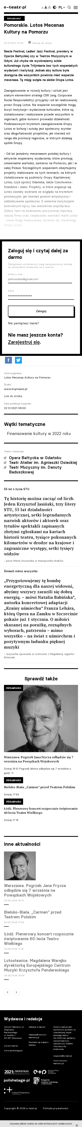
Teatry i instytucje (14, 451)
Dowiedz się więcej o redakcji (38, 1043)
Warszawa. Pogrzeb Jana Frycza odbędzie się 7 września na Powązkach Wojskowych (35, 890)
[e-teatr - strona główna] (15, 7)
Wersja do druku (42, 42)
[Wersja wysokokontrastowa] (55, 7)
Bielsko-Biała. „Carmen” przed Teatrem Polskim (32, 914)
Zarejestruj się (24, 342)
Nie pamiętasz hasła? (23, 323)
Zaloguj (41, 311)
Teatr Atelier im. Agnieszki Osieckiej (43, 462)
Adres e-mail (15, 274)
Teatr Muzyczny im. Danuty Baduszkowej (35, 469)
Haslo (11, 290)
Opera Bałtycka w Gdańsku (35, 457)
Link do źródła (13, 396)
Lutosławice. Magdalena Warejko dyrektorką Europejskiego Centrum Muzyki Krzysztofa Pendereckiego (37, 965)
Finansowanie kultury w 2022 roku (39, 433)
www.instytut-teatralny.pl (60, 1062)
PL (60, 7)
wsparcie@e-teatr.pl (62, 1056)
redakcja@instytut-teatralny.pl (38, 1036)
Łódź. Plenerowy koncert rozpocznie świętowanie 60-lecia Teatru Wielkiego (39, 939)
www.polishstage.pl (13, 1050)
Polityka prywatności (55, 1108)
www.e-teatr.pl (11, 1045)
